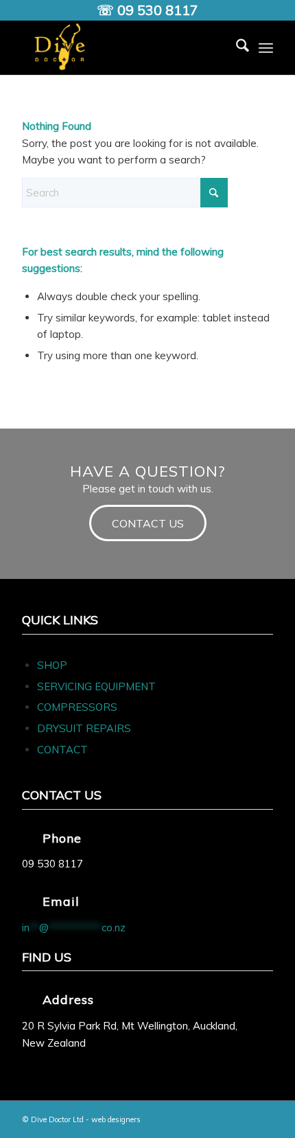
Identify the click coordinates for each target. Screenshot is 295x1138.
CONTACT (62, 749)
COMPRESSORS (78, 707)
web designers (116, 1119)
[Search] (235, 47)
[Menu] (266, 47)
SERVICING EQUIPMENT (96, 686)
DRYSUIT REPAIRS (84, 728)
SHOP (52, 665)
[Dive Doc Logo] (122, 47)
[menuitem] (235, 47)
